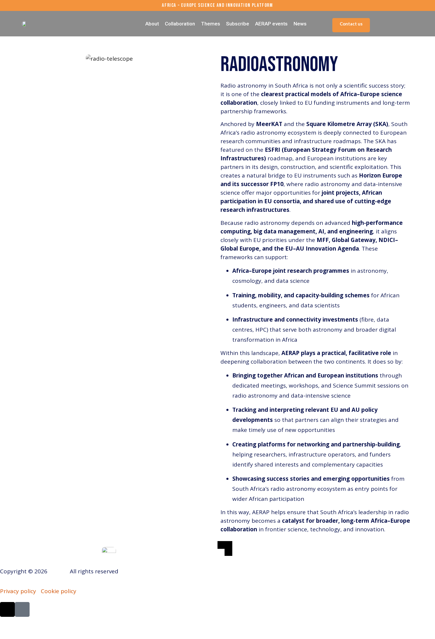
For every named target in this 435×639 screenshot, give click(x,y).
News (300, 24)
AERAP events (271, 24)
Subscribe (237, 24)
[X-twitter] (7, 609)
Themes (210, 24)
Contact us (351, 23)
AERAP (58, 571)
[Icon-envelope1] (22, 609)
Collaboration (180, 24)
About (152, 24)
